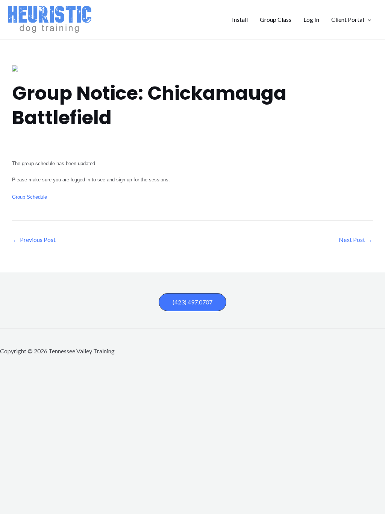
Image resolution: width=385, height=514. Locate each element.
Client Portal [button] (347, 19)
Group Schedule (29, 197)
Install (240, 19)
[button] (367, 19)
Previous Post (34, 239)
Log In (311, 19)
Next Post (355, 239)
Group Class (275, 19)
